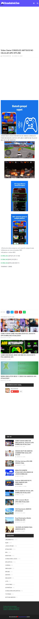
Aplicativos (8, 562)
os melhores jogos (11, 558)
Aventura (8, 555)
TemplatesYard (22, 616)
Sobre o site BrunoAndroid (11, 609)
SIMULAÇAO (8, 568)
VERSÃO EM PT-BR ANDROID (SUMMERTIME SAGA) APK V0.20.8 (23, 452)
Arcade (7, 571)
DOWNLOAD (4, 256)
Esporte (7, 574)
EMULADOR (8, 578)
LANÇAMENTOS (9, 539)
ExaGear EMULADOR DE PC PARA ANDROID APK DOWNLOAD (23, 482)
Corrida (7, 565)
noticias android (10, 597)
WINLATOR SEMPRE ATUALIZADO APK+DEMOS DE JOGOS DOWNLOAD (24, 472)
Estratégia (8, 587)
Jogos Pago (8, 584)
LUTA (6, 581)
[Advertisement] (19, 27)
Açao (6, 542)
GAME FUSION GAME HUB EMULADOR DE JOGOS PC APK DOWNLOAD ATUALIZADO (24, 442)
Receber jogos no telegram (11, 608)
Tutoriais (8, 594)
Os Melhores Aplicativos (12, 591)
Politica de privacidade (10, 606)
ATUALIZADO (8, 549)
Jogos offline (9, 546)
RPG (6, 552)
